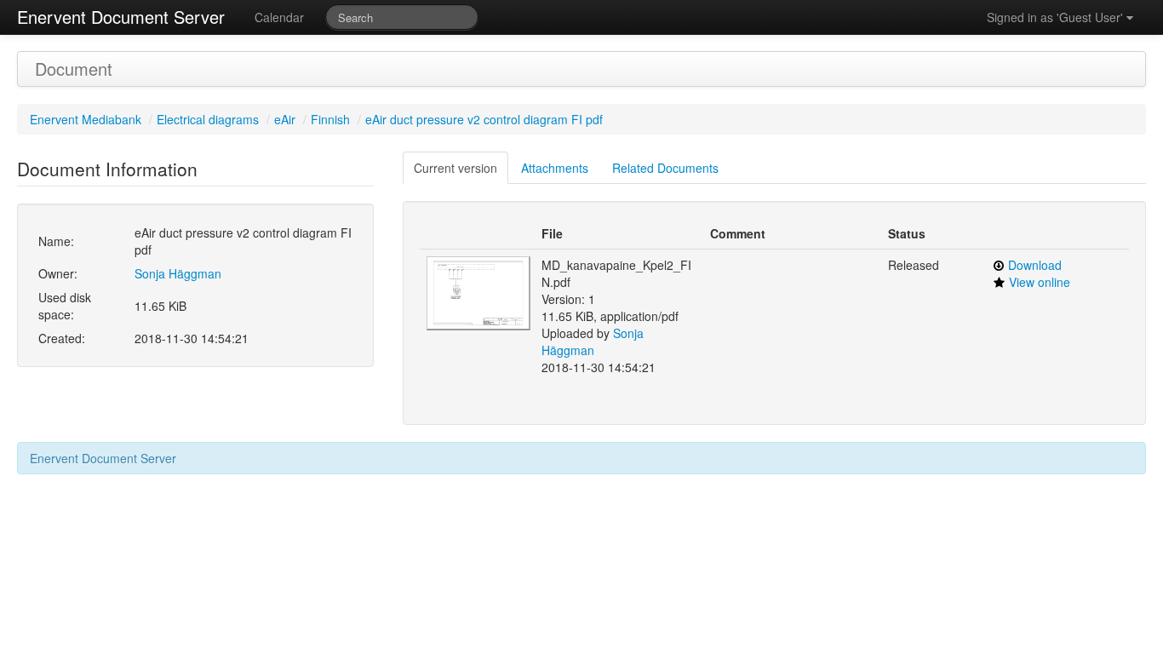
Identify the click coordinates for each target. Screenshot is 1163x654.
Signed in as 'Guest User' (1056, 17)
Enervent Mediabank (85, 119)
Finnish (330, 119)
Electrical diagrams (208, 119)
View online (1039, 281)
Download (1035, 264)
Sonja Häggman (178, 273)
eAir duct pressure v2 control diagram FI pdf (484, 119)
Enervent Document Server (121, 16)
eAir (284, 119)
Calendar (279, 17)
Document (73, 68)
